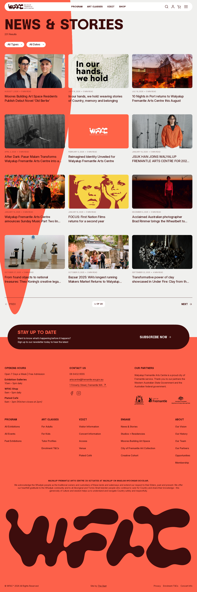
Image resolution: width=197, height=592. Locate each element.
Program (76, 7)
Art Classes (95, 7)
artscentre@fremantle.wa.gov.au (86, 379)
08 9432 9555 (77, 374)
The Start (102, 586)
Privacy (157, 586)
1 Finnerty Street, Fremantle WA (86, 385)
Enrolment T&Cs (170, 586)
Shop (122, 7)
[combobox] (14, 44)
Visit (111, 7)
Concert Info (186, 586)
